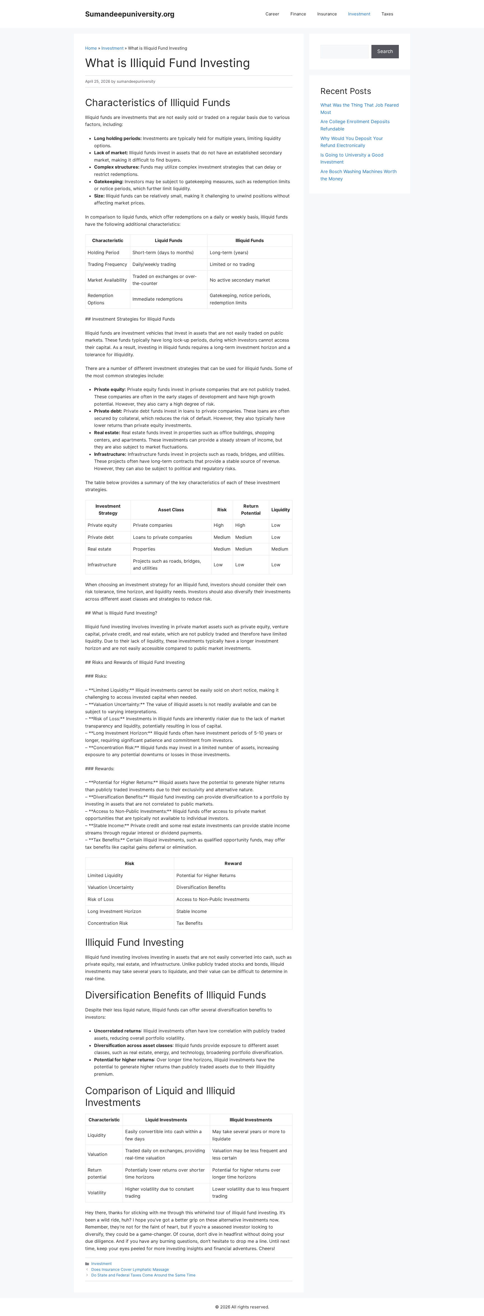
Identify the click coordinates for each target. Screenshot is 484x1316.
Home (91, 48)
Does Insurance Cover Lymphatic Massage (130, 1269)
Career (272, 14)
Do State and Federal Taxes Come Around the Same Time (143, 1275)
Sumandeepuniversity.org (129, 14)
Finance (298, 14)
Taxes (387, 14)
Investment (359, 14)
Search (385, 51)
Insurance (327, 14)
